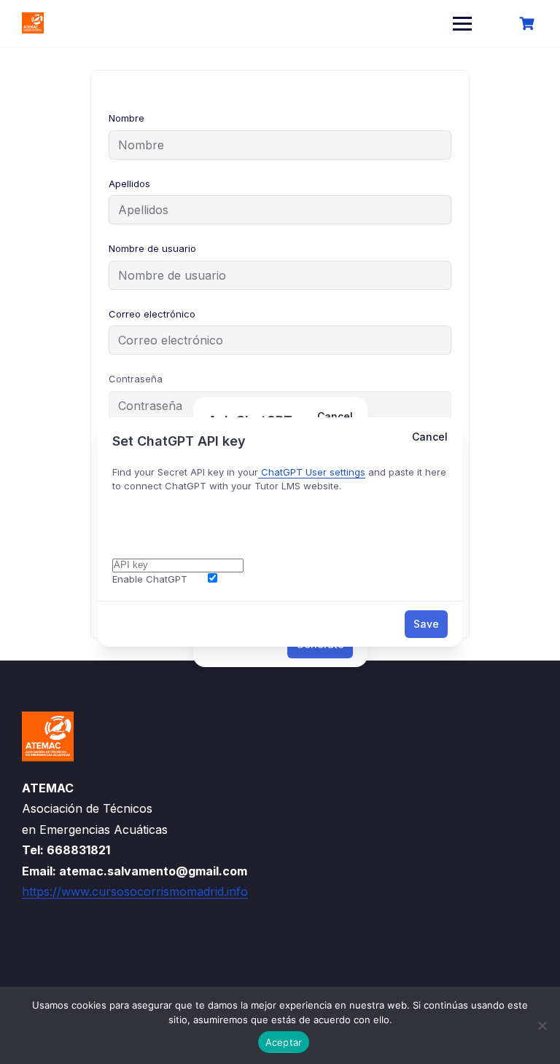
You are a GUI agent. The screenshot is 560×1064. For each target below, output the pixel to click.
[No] (541, 1025)
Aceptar (284, 1042)
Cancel (430, 436)
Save (426, 624)
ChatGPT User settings (311, 472)
